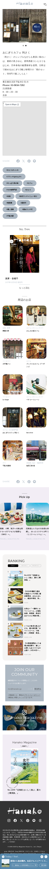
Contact (12, 842)
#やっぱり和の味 (12, 183)
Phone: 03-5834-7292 (14, 85)
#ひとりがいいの (12, 170)
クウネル (42, 851)
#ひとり (28, 190)
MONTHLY (35, 565)
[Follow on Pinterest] (28, 820)
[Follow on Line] (34, 820)
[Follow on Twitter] (21, 820)
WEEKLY (24, 565)
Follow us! (24, 725)
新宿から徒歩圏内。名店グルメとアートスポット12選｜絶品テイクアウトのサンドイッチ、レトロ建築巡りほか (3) (28, 861)
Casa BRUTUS (19, 851)
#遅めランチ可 (27, 209)
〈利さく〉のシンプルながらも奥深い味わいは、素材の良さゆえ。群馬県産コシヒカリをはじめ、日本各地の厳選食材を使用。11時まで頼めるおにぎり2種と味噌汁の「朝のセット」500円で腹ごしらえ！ (24, 65)
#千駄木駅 (10, 216)
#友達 (9, 196)
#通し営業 (10, 209)
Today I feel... (12, 857)
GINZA (36, 851)
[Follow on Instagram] (9, 820)
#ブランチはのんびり (14, 177)
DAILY (13, 565)
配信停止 (38, 689)
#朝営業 (9, 203)
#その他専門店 (12, 190)
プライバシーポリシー (32, 695)
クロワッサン (29, 851)
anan (6, 851)
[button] (23, 45)
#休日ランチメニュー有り (28, 196)
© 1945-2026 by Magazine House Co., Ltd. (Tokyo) (24, 846)
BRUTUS (11, 851)
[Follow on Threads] (40, 820)
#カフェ (30, 183)
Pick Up (24, 497)
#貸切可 (23, 203)
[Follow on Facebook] (15, 820)
